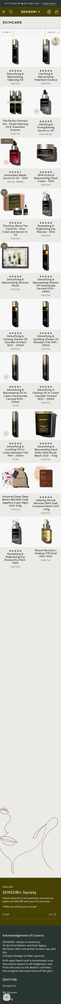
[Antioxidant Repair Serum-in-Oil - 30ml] (15, 153)
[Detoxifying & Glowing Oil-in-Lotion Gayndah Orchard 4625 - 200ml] (45, 367)
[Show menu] (5, 11)
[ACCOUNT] (49, 11)
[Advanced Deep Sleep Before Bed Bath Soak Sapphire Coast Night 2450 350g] (15, 478)
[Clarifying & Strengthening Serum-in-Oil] (45, 102)
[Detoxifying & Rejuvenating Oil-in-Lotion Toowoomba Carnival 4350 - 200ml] (15, 367)
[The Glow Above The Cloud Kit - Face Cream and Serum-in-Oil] (15, 203)
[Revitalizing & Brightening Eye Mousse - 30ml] (45, 203)
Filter (5, 32)
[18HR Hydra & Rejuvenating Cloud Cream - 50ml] (45, 153)
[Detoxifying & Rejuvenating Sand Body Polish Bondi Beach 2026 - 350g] (45, 424)
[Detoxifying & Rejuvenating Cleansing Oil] (15, 51)
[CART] (56, 11)
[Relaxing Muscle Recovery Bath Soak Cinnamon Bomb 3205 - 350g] (45, 478)
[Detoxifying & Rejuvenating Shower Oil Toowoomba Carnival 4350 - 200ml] (45, 257)
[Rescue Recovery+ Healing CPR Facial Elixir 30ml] (45, 532)
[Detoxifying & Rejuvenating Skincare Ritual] (15, 257)
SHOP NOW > (49, 3)
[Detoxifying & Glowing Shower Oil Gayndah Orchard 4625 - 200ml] (15, 314)
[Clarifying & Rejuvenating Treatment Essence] (45, 51)
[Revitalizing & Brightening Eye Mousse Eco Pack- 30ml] (15, 532)
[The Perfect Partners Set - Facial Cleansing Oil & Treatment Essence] (15, 102)
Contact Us (9, 986)
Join (51, 914)
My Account (10, 992)
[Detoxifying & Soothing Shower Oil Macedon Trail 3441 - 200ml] (45, 314)
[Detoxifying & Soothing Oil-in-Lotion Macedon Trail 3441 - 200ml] (15, 424)
